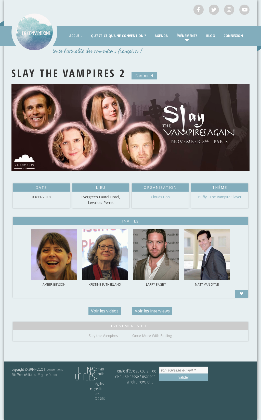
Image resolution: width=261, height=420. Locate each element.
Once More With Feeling (152, 335)
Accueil (75, 35)
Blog (210, 35)
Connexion (233, 35)
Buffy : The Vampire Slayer (219, 196)
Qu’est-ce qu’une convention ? (118, 35)
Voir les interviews (152, 311)
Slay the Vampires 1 (105, 335)
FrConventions (53, 369)
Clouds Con (160, 196)
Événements (187, 35)
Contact (99, 369)
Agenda (161, 35)
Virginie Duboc (47, 374)
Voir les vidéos (105, 311)
